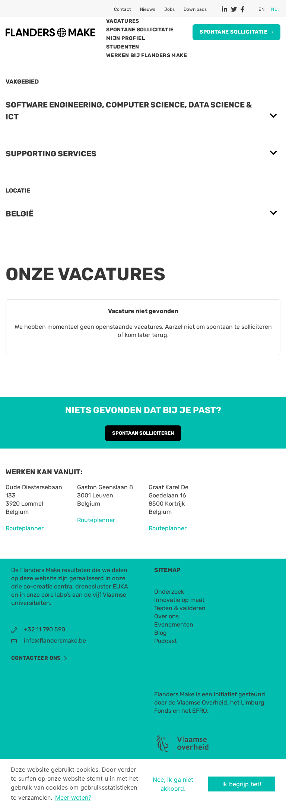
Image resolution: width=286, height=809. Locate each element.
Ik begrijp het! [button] (241, 784)
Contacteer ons (36, 658)
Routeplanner (25, 528)
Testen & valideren (180, 608)
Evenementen (173, 624)
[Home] (50, 31)
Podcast (165, 640)
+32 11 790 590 (44, 629)
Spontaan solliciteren (143, 433)
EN (261, 9)
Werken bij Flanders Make (146, 55)
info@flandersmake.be (55, 640)
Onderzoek (169, 591)
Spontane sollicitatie (140, 29)
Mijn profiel (125, 38)
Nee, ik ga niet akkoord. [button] (173, 784)
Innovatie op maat (179, 599)
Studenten (122, 47)
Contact (122, 9)
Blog (160, 632)
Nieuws (147, 9)
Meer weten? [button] (73, 797)
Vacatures (122, 21)
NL (274, 9)
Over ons (166, 616)
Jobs (169, 9)
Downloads (195, 9)
